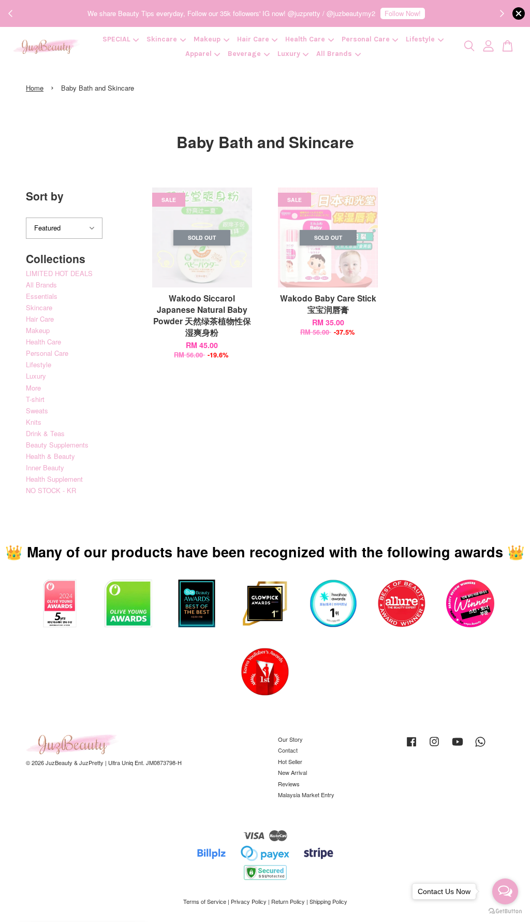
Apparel (198, 53)
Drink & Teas (45, 433)
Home (34, 88)
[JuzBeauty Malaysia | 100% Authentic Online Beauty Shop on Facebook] (411, 746)
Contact (288, 750)
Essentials (41, 296)
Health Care (305, 39)
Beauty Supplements (57, 445)
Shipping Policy (328, 901)
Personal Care (366, 39)
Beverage (244, 53)
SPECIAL (116, 39)
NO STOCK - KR (51, 490)
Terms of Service (204, 901)
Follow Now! (403, 13)
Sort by (45, 196)
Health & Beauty (50, 456)
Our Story (290, 739)
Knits (33, 422)
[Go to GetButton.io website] (505, 911)
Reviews (289, 784)
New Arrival (292, 772)
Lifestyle (420, 39)
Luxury (288, 53)
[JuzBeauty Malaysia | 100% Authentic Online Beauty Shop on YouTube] (457, 746)
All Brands (334, 53)
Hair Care (253, 39)
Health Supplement (54, 479)
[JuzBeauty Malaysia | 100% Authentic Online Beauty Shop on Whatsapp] (480, 746)
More (33, 388)
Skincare (161, 39)
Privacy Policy (249, 901)
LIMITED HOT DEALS (59, 273)
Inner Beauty (45, 467)
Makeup (207, 39)
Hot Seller (290, 761)
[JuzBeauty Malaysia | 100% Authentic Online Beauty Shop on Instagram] (434, 746)
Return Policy (288, 901)
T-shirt (35, 399)
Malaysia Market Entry (306, 794)
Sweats (37, 410)
